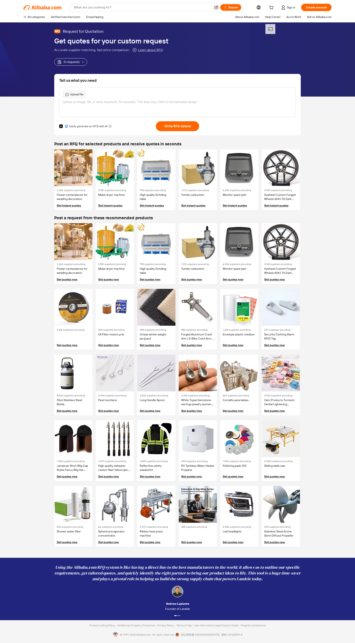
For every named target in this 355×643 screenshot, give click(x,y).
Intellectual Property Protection (137, 625)
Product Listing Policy (102, 625)
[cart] (272, 8)
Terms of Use (184, 625)
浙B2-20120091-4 (231, 634)
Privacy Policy (166, 625)
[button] (216, 7)
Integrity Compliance (253, 625)
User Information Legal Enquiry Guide (216, 625)
